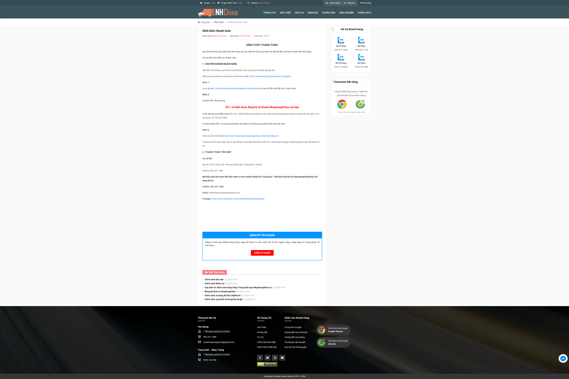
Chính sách (219, 22)
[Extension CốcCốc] (360, 104)
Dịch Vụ (299, 12)
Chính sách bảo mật (221, 279)
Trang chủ (205, 22)
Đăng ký (351, 3)
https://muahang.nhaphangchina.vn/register (270, 76)
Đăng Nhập (335, 3)
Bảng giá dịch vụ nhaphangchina (227, 291)
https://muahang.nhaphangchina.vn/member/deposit (253, 136)
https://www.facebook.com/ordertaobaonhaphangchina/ (238, 199)
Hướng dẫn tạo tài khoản (295, 332)
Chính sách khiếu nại (221, 283)
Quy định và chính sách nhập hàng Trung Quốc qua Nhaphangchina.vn (245, 287)
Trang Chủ (269, 12)
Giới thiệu (285, 12)
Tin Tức (260, 337)
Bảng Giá (313, 12)
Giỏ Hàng (366, 3)
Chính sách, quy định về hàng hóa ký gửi (230, 299)
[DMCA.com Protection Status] (267, 364)
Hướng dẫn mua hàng (294, 337)
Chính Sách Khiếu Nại (267, 347)
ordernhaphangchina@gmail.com (218, 342)
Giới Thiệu (261, 327)
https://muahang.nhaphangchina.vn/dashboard (237, 88)
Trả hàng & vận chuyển (294, 342)
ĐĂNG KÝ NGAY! (262, 253)
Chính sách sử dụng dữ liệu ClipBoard (229, 295)
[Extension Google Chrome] (342, 104)
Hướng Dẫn (328, 12)
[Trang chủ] (218, 12)
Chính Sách (364, 12)
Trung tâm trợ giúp (293, 327)
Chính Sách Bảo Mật (266, 342)
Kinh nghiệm (346, 12)
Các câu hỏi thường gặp (295, 347)
